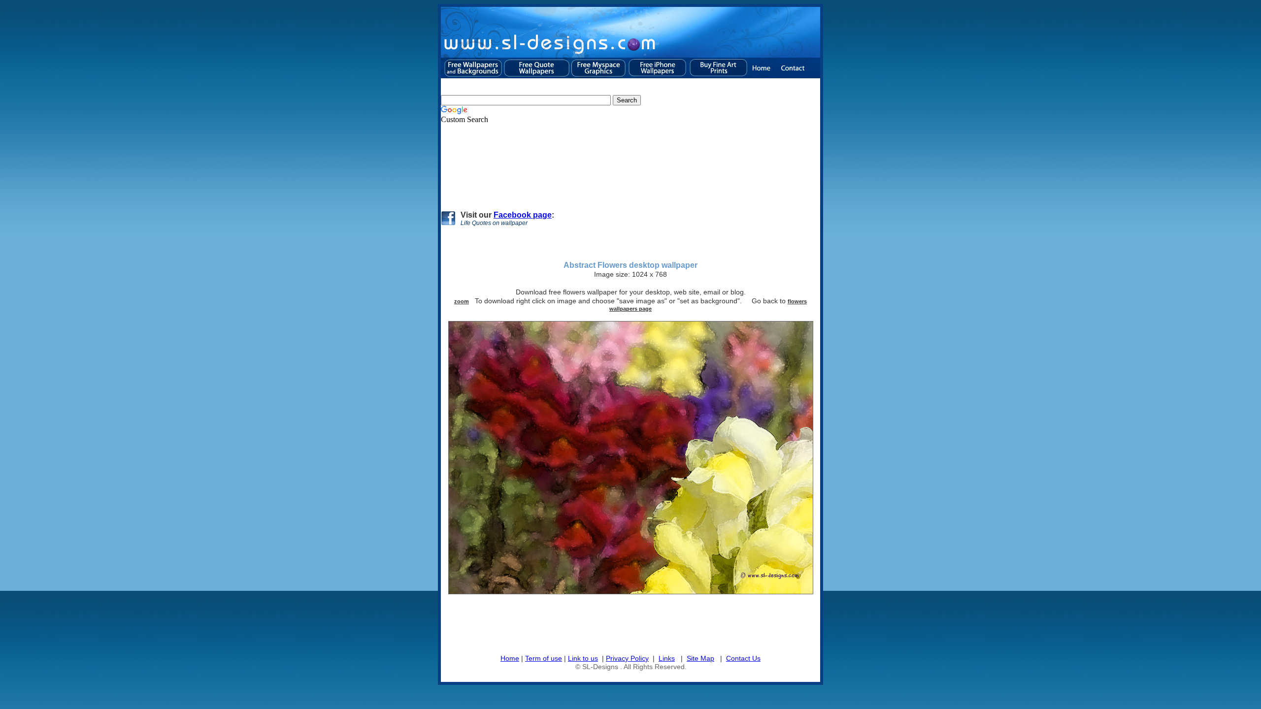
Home (509, 658)
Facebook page (523, 215)
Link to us (583, 658)
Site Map (700, 658)
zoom (461, 301)
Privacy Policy (627, 658)
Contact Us (743, 658)
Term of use (543, 658)
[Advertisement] (620, 163)
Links (667, 658)
